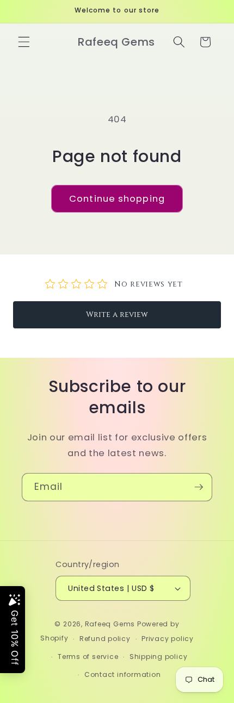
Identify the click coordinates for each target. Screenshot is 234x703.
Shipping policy (159, 656)
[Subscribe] (199, 487)
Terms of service (88, 656)
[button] (24, 42)
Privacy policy (167, 638)
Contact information (122, 674)
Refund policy (105, 638)
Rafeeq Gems (110, 624)
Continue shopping (117, 198)
